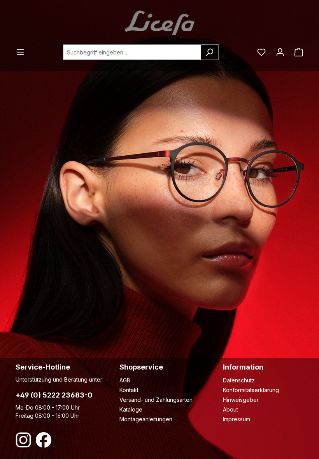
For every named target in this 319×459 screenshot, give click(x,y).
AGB (124, 380)
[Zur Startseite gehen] (159, 22)
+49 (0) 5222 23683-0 (54, 395)
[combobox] (132, 52)
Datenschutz (239, 380)
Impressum (236, 419)
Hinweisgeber (241, 399)
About (230, 409)
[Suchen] (209, 52)
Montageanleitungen (145, 419)
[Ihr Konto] (280, 52)
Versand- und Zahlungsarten (156, 399)
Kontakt (128, 390)
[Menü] (23, 52)
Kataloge (130, 409)
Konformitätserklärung (251, 390)
